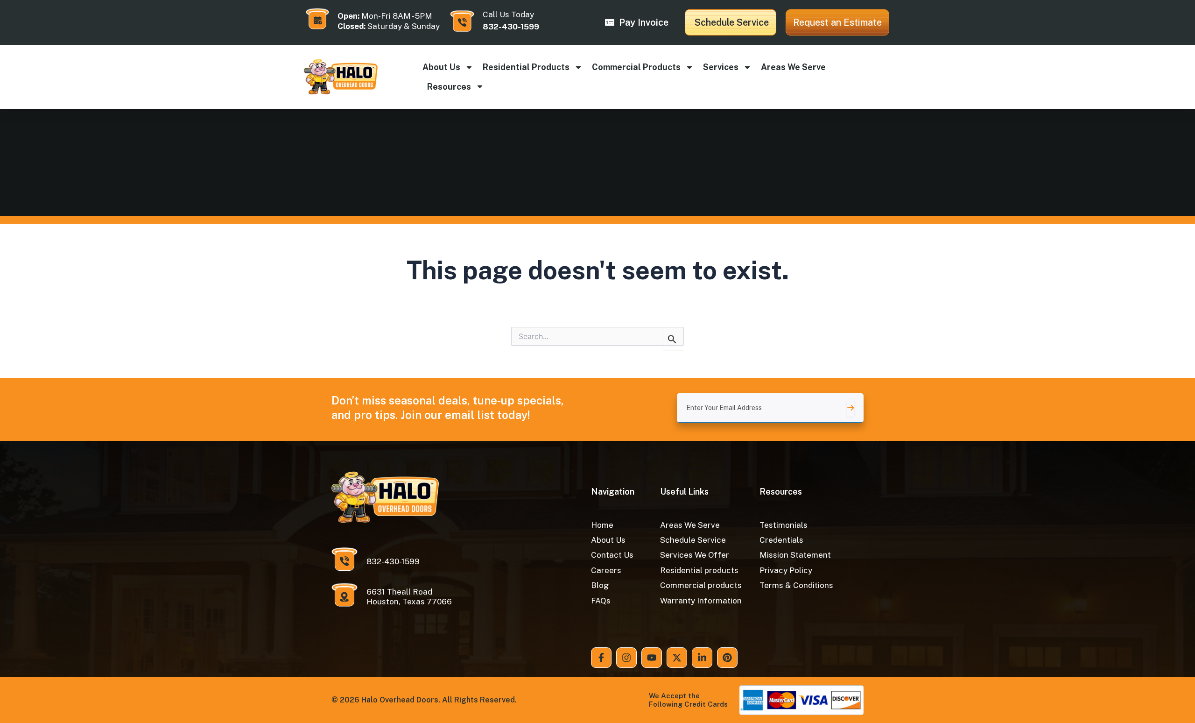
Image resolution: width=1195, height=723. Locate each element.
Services (720, 67)
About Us (441, 67)
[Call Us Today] (462, 21)
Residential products (526, 67)
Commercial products (636, 67)
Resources (449, 87)
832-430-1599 (511, 26)
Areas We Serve (793, 67)
